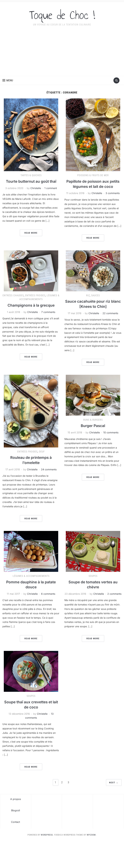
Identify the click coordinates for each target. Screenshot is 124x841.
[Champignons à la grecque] (31, 270)
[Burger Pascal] (93, 394)
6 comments (48, 593)
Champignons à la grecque (31, 305)
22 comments (110, 313)
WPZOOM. (91, 835)
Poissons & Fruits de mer (93, 175)
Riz (88, 295)
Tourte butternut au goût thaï (31, 181)
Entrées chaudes (13, 295)
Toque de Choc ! (62, 15)
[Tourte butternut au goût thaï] (31, 134)
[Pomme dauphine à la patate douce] (31, 551)
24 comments (49, 469)
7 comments (48, 312)
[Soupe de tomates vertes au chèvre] (93, 551)
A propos (15, 799)
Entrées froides (35, 295)
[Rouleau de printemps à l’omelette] (31, 410)
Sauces (95, 295)
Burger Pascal (93, 426)
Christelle (35, 188)
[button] (7, 80)
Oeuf (42, 451)
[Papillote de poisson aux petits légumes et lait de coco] (93, 134)
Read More (31, 233)
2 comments (114, 593)
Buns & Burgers (93, 419)
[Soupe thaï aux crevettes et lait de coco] (31, 671)
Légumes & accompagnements (31, 576)
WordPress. (47, 835)
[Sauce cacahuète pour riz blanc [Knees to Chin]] (93, 270)
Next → (113, 782)
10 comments (110, 432)
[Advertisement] (62, 53)
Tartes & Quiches (31, 175)
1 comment (50, 188)
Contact (15, 821)
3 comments (113, 193)
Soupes (93, 576)
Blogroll (15, 810)
